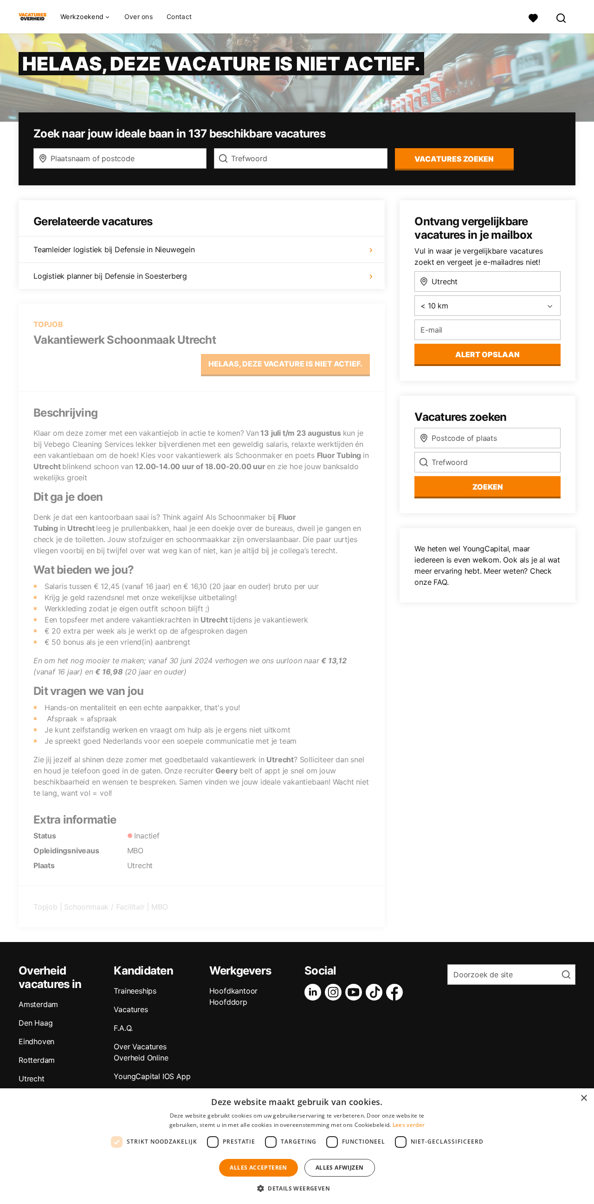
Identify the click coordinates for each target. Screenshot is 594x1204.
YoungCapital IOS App (152, 1076)
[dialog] (297, 1146)
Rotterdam (37, 1060)
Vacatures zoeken (454, 159)
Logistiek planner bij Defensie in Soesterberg (110, 276)
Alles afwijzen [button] (340, 1167)
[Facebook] (396, 992)
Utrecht (32, 1078)
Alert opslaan (487, 354)
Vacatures (131, 1009)
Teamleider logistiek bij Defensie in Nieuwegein (114, 249)
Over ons (138, 16)
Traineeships (135, 990)
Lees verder (409, 1125)
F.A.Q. (123, 1028)
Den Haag (35, 1022)
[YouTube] (355, 992)
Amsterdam (38, 1004)
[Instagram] (335, 992)
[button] (297, 1188)
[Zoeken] (561, 17)
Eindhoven (36, 1041)
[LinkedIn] (314, 992)
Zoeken (487, 486)
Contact (179, 16)
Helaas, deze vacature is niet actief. (285, 363)
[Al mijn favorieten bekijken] (533, 17)
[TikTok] (376, 992)
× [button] (583, 1098)
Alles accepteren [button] (258, 1167)
